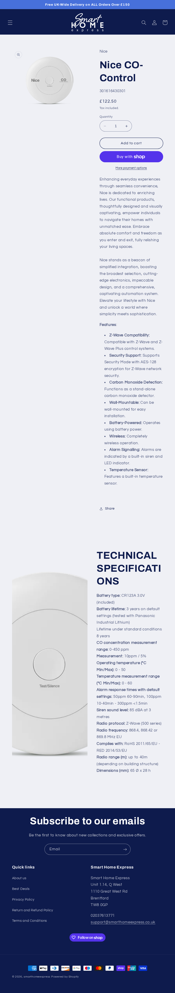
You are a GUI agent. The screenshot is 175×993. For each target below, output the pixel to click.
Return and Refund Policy (32, 910)
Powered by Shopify (65, 976)
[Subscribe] (125, 849)
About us (19, 878)
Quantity (106, 116)
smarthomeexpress (37, 976)
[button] (10, 22)
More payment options (131, 168)
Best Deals (21, 889)
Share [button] (110, 508)
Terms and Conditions (29, 920)
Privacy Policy (23, 899)
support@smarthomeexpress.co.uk (123, 922)
